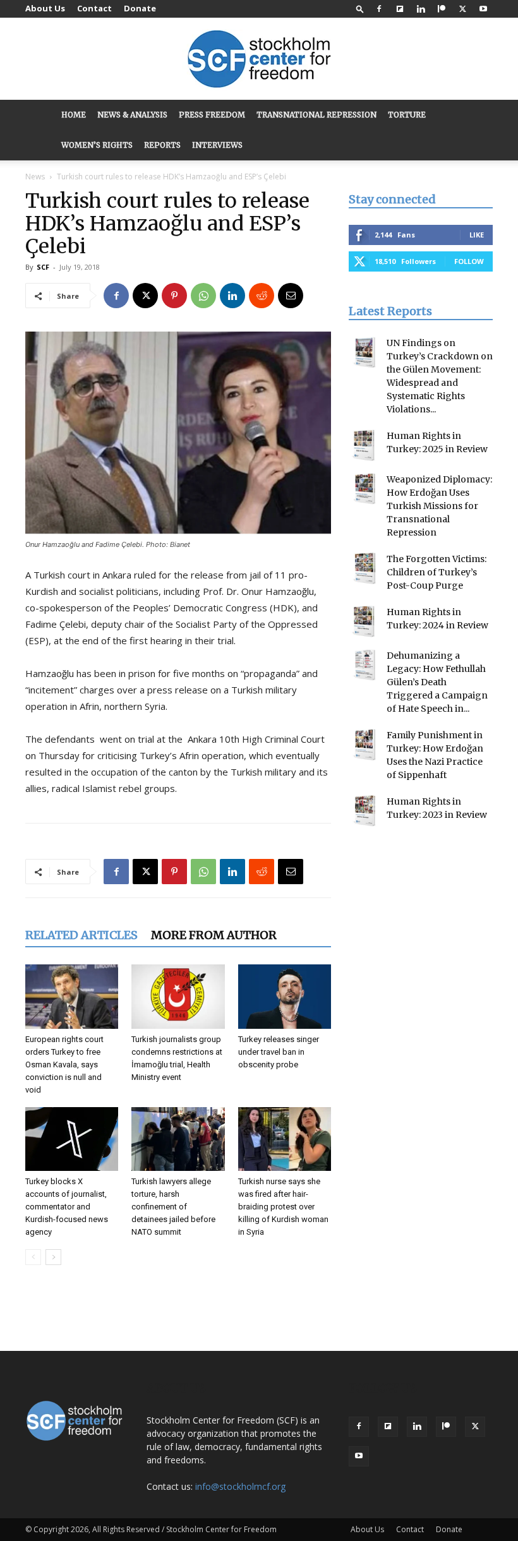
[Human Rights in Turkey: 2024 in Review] (364, 621)
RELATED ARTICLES (81, 935)
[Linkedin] (420, 9)
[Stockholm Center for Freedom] (259, 59)
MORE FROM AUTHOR (214, 935)
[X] (462, 9)
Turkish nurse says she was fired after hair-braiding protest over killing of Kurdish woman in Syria (283, 1207)
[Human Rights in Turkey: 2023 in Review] (364, 811)
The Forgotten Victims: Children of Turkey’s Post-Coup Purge (436, 572)
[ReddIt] (261, 295)
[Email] (290, 295)
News (35, 176)
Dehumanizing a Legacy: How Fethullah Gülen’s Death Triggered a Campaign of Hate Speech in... (437, 682)
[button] (360, 8)
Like (476, 234)
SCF (43, 267)
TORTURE (407, 114)
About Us (45, 8)
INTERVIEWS (217, 145)
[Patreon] (441, 9)
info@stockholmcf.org (240, 1486)
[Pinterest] (174, 295)
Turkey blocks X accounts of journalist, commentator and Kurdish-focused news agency (66, 1207)
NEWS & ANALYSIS (132, 114)
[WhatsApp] (203, 295)
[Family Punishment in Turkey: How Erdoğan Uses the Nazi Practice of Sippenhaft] (364, 744)
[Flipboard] (399, 9)
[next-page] (53, 1257)
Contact (94, 8)
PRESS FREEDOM (212, 114)
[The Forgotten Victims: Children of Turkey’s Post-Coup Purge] (364, 568)
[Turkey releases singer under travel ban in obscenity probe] (284, 996)
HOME (73, 114)
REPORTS (162, 145)
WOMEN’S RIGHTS (97, 145)
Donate (140, 8)
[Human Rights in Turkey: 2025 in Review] (364, 445)
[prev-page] (33, 1257)
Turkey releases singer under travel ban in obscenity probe (278, 1051)
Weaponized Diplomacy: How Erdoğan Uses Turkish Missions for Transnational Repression (439, 506)
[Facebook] (379, 9)
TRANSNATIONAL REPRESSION (316, 114)
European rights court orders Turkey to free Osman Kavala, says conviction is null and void (64, 1064)
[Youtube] (483, 9)
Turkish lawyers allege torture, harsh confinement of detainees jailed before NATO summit (173, 1207)
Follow (469, 261)
